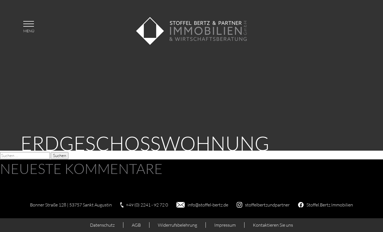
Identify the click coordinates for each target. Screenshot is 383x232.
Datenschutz (102, 225)
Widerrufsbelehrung (177, 225)
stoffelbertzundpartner (267, 205)
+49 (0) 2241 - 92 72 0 (147, 205)
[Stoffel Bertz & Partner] (191, 43)
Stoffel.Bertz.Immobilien (329, 205)
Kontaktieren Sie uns (273, 225)
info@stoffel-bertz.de (208, 205)
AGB (136, 225)
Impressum (225, 225)
